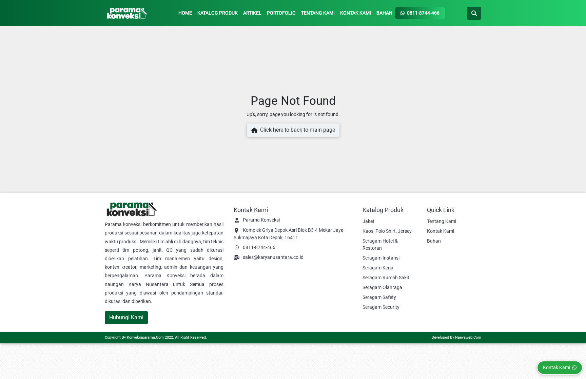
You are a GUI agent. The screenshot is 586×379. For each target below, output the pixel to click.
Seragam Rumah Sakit (386, 277)
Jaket (368, 221)
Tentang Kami (318, 13)
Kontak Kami (355, 13)
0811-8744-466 (423, 13)
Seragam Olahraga (382, 287)
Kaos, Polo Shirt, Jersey (387, 231)
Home (185, 13)
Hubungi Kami (126, 317)
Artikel (252, 13)
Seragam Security (381, 307)
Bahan (384, 13)
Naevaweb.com (468, 337)
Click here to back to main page (296, 130)
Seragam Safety (379, 297)
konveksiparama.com (145, 337)
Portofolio (281, 13)
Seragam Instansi (381, 258)
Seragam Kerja (378, 267)
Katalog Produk (217, 13)
